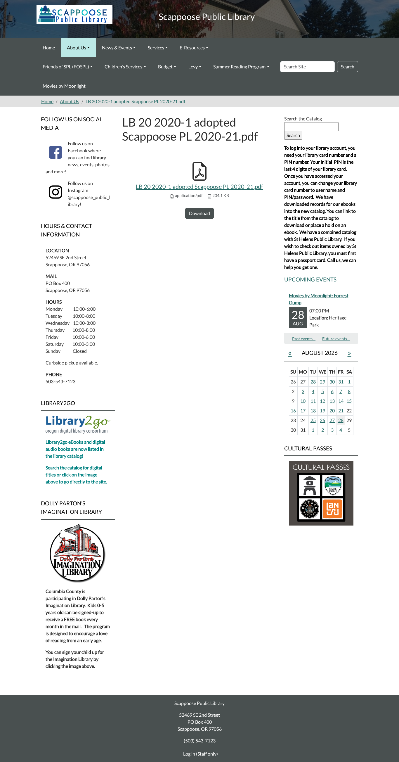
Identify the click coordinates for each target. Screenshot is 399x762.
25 (313, 420)
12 (322, 401)
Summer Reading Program (239, 66)
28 (313, 381)
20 (332, 410)
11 (313, 401)
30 (332, 381)
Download (199, 213)
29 (322, 381)
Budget (165, 66)
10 (303, 401)
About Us (76, 47)
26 (322, 420)
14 (341, 401)
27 (332, 420)
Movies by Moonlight (64, 86)
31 (341, 381)
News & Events (117, 47)
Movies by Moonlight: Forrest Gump (318, 299)
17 (303, 410)
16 (293, 410)
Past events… (303, 338)
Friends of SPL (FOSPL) (66, 66)
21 (341, 410)
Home (49, 47)
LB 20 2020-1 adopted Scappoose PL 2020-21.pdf (199, 186)
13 (332, 401)
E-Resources (192, 47)
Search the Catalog (303, 118)
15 (349, 401)
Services (156, 47)
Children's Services (123, 66)
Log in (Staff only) (200, 753)
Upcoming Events (310, 279)
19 (322, 410)
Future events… (336, 338)
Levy (193, 66)
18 (313, 410)
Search (347, 66)
